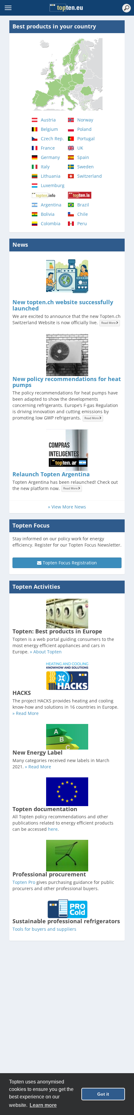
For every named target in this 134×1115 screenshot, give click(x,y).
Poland (84, 129)
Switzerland (89, 176)
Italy (45, 167)
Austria (48, 120)
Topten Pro (23, 882)
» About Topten (46, 652)
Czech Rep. (52, 138)
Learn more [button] (43, 1105)
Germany (50, 157)
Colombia (50, 223)
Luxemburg (53, 185)
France (48, 148)
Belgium (49, 129)
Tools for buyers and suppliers (44, 929)
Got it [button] (103, 1094)
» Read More (25, 713)
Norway (85, 120)
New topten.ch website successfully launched (62, 305)
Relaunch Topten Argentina (51, 474)
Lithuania (50, 176)
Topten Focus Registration (69, 563)
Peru (82, 223)
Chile (82, 214)
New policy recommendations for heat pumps (66, 382)
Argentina (51, 205)
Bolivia (48, 214)
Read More (108, 323)
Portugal (86, 138)
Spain (83, 157)
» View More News (67, 507)
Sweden (85, 167)
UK (80, 148)
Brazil (83, 205)
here (53, 829)
